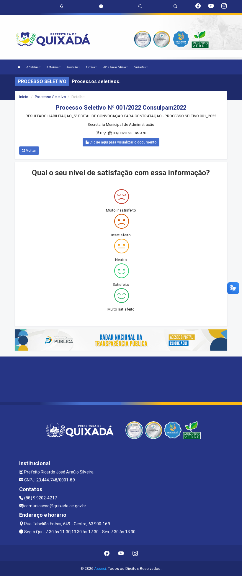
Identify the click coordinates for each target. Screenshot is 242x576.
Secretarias (72, 67)
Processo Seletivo (50, 97)
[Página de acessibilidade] (140, 6)
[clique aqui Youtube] (121, 553)
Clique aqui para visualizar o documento (122, 142)
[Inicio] (19, 67)
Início (24, 97)
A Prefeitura (33, 67)
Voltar (30, 150)
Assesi (100, 568)
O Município (53, 67)
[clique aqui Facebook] (107, 553)
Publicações (140, 67)
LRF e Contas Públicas (114, 67)
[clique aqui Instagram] (135, 553)
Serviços (90, 67)
